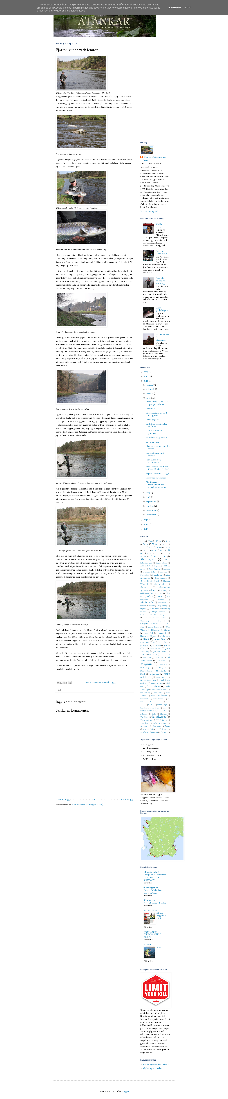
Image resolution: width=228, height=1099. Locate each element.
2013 (146, 524)
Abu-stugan (147, 559)
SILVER (147, 944)
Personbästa (144, 699)
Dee (153, 590)
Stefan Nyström (147, 711)
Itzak (146, 639)
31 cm (142, 541)
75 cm (156, 553)
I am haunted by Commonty (153, 461)
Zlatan (167, 726)
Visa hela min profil (149, 211)
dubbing (164, 590)
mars (149, 393)
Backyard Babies (149, 572)
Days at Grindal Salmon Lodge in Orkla (154, 891)
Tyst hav (144, 723)
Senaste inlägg (63, 799)
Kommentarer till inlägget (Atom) (87, 804)
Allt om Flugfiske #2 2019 (161, 916)
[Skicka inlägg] (59, 690)
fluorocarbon (154, 608)
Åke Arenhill (148, 729)
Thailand (163, 714)
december (151, 514)
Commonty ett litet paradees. (154, 432)
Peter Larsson (158, 699)
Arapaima (157, 566)
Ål (157, 729)
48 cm (167, 541)
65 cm (162, 550)
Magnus (146, 664)
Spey (165, 708)
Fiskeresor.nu (162, 602)
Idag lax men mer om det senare (158, 447)
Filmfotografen (147, 602)
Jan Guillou (163, 642)
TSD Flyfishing (161, 720)
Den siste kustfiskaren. (162, 252)
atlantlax (166, 569)
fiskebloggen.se (151, 887)
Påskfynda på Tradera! (156, 477)
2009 (146, 372)
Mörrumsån (154, 674)
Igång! (159, 947)
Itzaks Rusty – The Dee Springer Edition (157, 403)
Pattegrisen (153, 686)
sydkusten (143, 714)
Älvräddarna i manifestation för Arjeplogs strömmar (156, 485)
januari (149, 384)
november (151, 510)
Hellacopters (155, 630)
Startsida (95, 799)
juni (148, 497)
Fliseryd (152, 606)
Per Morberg (145, 693)
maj (148, 492)
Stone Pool (163, 711)
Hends (167, 630)
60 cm (154, 550)
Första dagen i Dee (155, 419)
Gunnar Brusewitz (154, 627)
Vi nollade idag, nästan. (156, 437)
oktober (150, 505)
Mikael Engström (161, 668)
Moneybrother (161, 671)
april (148, 397)
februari (150, 389)
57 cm (159, 547)
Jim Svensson (156, 645)
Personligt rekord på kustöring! (160, 281)
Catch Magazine (160, 578)
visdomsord (144, 726)
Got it (188, 7)
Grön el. (161, 621)
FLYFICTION (151, 910)
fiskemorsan (149, 900)
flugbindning (162, 606)
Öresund (164, 732)
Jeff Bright (144, 645)
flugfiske (143, 608)
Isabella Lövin (165, 636)
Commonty (144, 587)
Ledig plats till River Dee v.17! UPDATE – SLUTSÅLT (155, 877)
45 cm (158, 541)
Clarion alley (159, 584)
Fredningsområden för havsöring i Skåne (155, 615)
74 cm (148, 553)
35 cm (150, 541)
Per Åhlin (158, 693)
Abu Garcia (158, 556)
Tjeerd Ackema (146, 720)
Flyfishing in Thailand (153, 1068)
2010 (146, 376)
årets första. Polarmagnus (149, 732)
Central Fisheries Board (149, 581)
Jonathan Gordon (160, 651)
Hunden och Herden (148, 636)
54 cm (164, 544)
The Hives (144, 717)
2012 (146, 520)
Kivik (142, 654)
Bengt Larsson (157, 575)
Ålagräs (164, 729)
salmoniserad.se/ (151, 872)
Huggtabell (162, 633)
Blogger (125, 1091)
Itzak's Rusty (160, 639)
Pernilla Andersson (159, 695)
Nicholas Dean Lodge (148, 680)
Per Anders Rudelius (159, 689)
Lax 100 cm (152, 654)
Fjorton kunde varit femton (155, 454)
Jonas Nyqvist (155, 648)
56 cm (151, 547)
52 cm (155, 544)
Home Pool (148, 633)
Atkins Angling (154, 569)
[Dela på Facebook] (67, 682)
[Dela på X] (64, 682)
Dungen (160, 593)
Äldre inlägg (127, 799)
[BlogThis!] (61, 682)
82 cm (164, 553)
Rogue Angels (150, 931)
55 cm (142, 547)
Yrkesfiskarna (156, 726)
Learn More (174, 7)
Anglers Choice (161, 563)
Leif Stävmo (161, 661)
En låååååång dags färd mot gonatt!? (156, 414)
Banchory (163, 572)
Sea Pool (151, 705)
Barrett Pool (144, 575)
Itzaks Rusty (144, 642)
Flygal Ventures (158, 612)
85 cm (143, 556)
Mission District (146, 671)
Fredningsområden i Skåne (156, 1064)
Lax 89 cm (159, 657)
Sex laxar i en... (153, 441)
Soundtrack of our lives (149, 708)
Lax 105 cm (165, 654)
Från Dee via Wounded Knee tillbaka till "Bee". (158, 468)
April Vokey (145, 566)
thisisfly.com (158, 717)
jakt (154, 642)
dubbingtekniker (146, 593)
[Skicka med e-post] (58, 682)
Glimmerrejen (145, 621)
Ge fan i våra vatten (155, 618)
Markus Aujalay (146, 668)
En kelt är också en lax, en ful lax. (156, 425)
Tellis (154, 714)
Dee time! (150, 408)
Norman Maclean (156, 683)
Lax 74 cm (147, 657)
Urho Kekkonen (159, 723)
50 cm (146, 544)
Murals (142, 674)
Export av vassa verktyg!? (157, 473)
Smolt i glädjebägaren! (163, 309)
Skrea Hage (162, 705)
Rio (160, 702)
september (151, 501)
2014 (146, 528)
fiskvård (143, 606)
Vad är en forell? (160, 225)
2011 (146, 380)
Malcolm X (163, 664)
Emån (159, 596)
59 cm (145, 550)
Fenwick (161, 599)
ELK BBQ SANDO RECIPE (152, 935)
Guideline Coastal (149, 623)
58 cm (167, 547)
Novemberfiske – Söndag (155, 902)
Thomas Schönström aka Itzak (97, 682)
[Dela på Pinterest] (70, 682)
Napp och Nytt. (161, 677)
